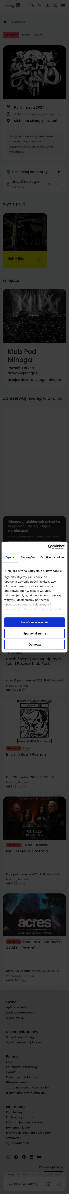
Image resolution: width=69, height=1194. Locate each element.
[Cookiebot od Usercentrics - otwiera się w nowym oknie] (49, 546)
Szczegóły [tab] (28, 557)
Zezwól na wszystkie (34, 622)
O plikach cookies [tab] (52, 557)
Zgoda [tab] (9, 557)
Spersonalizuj (32, 633)
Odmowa (35, 644)
